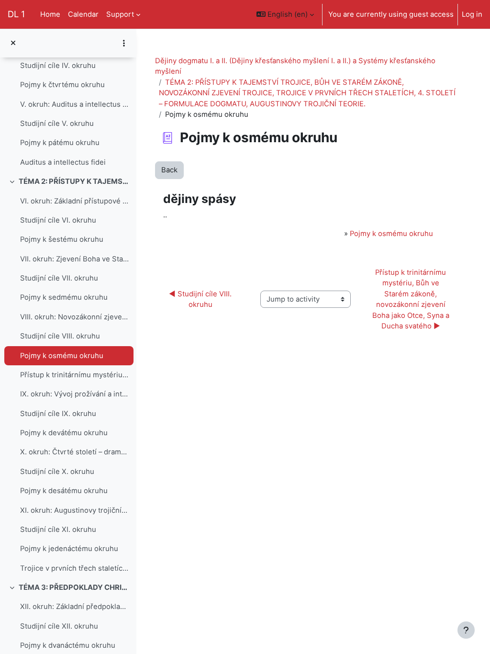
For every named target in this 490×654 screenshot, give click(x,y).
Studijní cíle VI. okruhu (58, 220)
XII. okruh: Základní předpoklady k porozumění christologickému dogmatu (74, 606)
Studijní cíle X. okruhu (57, 471)
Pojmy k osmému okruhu (61, 355)
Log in (472, 14)
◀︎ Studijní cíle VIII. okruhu (201, 299)
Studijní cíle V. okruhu (57, 123)
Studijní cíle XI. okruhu (58, 529)
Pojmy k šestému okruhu (61, 239)
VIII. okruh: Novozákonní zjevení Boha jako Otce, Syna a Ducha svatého (74, 317)
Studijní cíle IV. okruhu (58, 65)
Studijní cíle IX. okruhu (58, 413)
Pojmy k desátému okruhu (64, 490)
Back (169, 170)
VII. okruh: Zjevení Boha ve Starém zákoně (74, 259)
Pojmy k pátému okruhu (60, 142)
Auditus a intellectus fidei (63, 162)
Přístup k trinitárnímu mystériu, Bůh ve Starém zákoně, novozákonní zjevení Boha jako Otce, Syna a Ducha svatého (74, 375)
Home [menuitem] (50, 14)
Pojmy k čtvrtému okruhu (62, 84)
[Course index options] (124, 43)
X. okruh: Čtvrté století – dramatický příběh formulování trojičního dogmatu (74, 452)
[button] (285, 14)
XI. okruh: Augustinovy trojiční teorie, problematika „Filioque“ (74, 510)
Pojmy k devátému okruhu (64, 432)
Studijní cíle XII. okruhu (59, 626)
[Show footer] (466, 630)
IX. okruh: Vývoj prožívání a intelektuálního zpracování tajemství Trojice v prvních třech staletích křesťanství (74, 394)
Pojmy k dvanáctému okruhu (67, 645)
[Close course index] (13, 43)
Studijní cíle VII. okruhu (59, 278)
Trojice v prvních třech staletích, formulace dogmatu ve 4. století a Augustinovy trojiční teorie (74, 568)
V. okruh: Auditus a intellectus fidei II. (74, 104)
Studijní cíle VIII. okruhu (60, 336)
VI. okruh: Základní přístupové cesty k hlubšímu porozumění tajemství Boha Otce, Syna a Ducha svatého (74, 201)
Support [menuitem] (120, 14)
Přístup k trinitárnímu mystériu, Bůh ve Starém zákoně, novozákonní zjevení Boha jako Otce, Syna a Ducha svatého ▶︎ (411, 299)
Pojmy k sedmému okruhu (64, 297)
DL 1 (16, 14)
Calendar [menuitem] (83, 14)
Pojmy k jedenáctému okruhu (69, 548)
